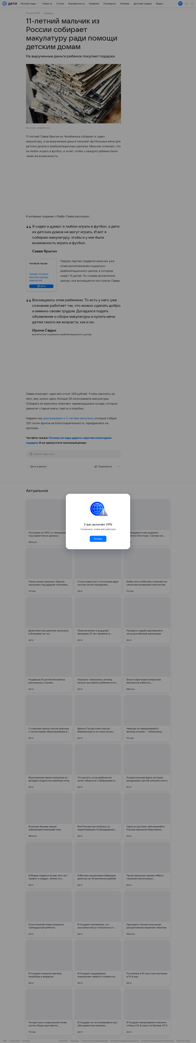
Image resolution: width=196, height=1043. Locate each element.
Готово (98, 538)
